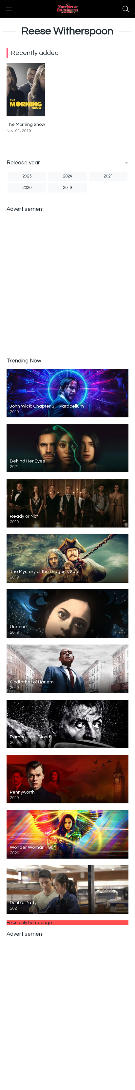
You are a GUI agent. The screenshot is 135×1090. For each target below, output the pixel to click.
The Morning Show (26, 124)
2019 (67, 187)
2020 (26, 187)
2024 (67, 176)
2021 (108, 176)
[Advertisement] (67, 284)
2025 (26, 176)
